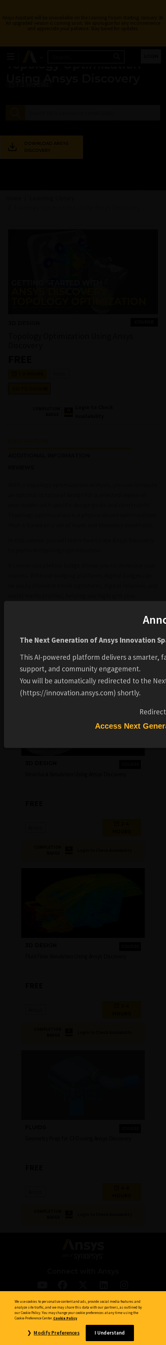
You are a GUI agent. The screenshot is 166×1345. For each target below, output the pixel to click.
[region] (83, 1318)
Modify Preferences (56, 1333)
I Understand (110, 1333)
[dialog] (83, 672)
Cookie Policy (65, 1318)
